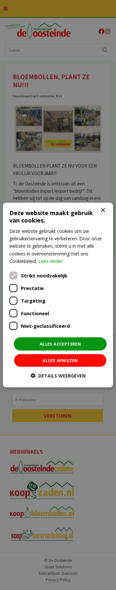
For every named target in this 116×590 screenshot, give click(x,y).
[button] (58, 375)
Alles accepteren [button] (60, 344)
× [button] (102, 210)
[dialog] (58, 295)
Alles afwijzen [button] (60, 360)
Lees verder (50, 261)
